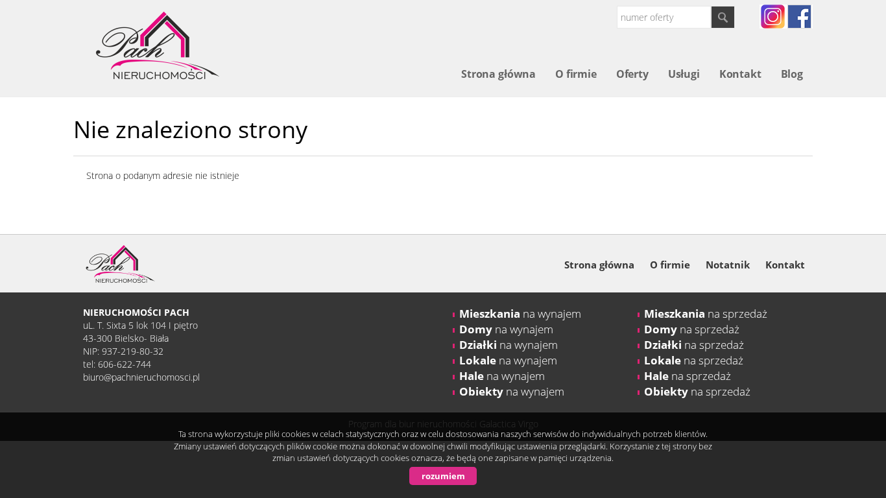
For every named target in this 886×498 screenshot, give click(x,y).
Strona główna (498, 74)
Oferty (632, 74)
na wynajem (520, 313)
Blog (792, 74)
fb (799, 17)
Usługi (684, 74)
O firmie (576, 74)
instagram (773, 17)
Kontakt (740, 74)
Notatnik (728, 264)
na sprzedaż (705, 313)
